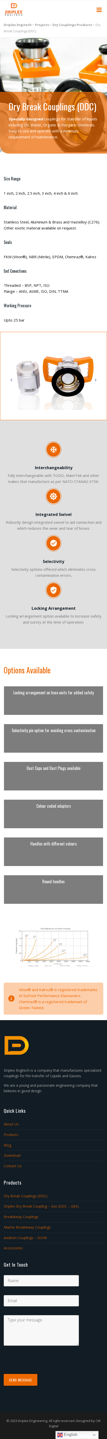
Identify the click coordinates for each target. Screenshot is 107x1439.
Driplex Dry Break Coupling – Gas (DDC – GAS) (41, 1206)
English (70, 1434)
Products (11, 1134)
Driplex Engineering (32, 1420)
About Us (11, 1124)
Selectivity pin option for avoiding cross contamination (54, 730)
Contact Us (13, 1166)
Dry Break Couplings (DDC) (26, 1196)
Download (12, 1155)
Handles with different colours (53, 844)
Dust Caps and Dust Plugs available (53, 768)
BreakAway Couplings (21, 1216)
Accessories (13, 1248)
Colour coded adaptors (53, 806)
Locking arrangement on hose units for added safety (53, 693)
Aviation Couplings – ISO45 (25, 1237)
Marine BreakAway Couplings (27, 1227)
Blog (7, 1145)
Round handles (53, 882)
